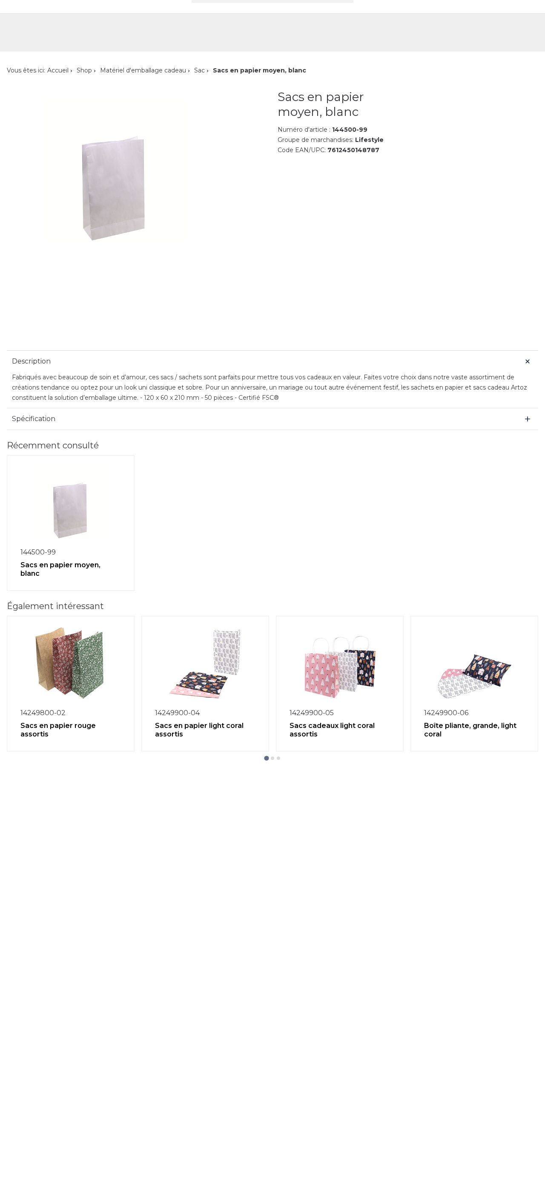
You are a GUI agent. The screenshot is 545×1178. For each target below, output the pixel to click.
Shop (84, 70)
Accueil (58, 70)
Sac (199, 70)
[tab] (266, 758)
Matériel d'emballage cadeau (143, 70)
